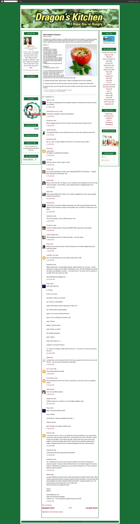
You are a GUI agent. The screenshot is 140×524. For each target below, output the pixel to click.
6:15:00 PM (50, 501)
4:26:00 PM (50, 394)
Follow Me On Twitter (109, 43)
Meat (107, 78)
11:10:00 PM (50, 353)
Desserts (107, 67)
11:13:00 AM (50, 211)
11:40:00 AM (50, 455)
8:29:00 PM (50, 374)
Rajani (48, 357)
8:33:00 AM (50, 364)
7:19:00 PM (50, 251)
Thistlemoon (49, 225)
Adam (48, 191)
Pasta (107, 80)
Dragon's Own (53, 91)
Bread (107, 61)
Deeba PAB (49, 130)
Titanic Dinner (108, 99)
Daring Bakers (108, 65)
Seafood (107, 95)
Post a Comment (47, 505)
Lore (47, 159)
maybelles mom (50, 255)
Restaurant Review (108, 86)
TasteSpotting (109, 124)
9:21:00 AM (50, 176)
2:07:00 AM (50, 385)
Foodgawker (109, 118)
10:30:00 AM (50, 198)
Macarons (108, 76)
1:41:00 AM (50, 470)
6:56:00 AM (50, 164)
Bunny (48, 244)
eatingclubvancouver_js (52, 111)
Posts (105, 157)
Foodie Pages (109, 114)
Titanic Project (108, 102)
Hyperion (48, 100)
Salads (108, 93)
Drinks (108, 72)
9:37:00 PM (50, 260)
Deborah (48, 203)
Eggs (108, 74)
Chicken (108, 63)
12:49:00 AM (50, 107)
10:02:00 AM (50, 187)
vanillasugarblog (50, 234)
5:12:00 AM (50, 155)
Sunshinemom (50, 378)
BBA (107, 57)
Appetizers (108, 54)
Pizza (108, 82)
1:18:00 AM (50, 116)
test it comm (49, 368)
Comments (106, 160)
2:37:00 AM (50, 135)
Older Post (92, 508)
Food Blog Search (109, 116)
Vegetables (61, 91)
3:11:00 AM (50, 144)
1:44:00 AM (50, 125)
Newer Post (48, 508)
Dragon (32, 46)
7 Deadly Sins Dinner (108, 52)
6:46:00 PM (50, 239)
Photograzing (109, 122)
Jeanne (48, 180)
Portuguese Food (107, 84)
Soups (108, 97)
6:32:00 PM (50, 230)
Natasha (48, 389)
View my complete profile (31, 70)
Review (108, 89)
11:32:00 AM (50, 445)
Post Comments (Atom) (56, 512)
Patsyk (48, 169)
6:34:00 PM (50, 428)
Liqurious (108, 120)
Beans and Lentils (108, 59)
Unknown (49, 433)
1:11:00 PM (50, 221)
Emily (48, 148)
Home (29, 10)
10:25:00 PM (50, 403)
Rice (108, 91)
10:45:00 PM (50, 279)
